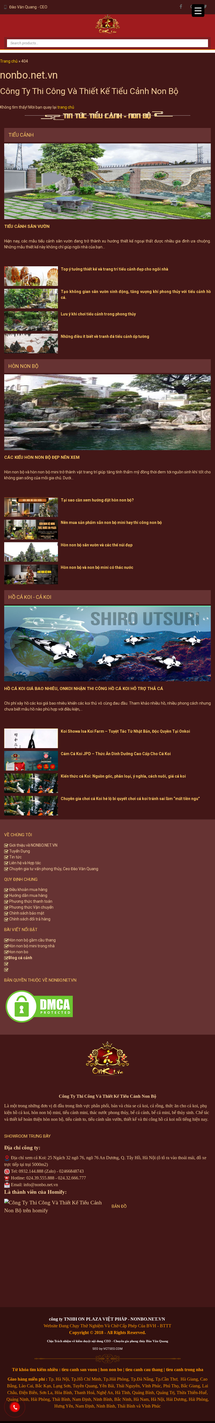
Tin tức (15, 857)
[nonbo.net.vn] (107, 25)
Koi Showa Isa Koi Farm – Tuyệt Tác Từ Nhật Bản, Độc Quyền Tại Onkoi (125, 731)
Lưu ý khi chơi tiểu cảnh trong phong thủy (98, 314)
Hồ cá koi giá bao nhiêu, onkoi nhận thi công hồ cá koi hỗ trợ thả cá (83, 688)
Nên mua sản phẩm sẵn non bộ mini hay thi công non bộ (111, 522)
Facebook (181, 6)
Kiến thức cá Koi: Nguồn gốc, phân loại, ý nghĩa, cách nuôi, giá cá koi (123, 776)
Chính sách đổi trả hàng (29, 919)
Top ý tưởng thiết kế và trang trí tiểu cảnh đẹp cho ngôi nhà (114, 269)
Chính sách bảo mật (26, 913)
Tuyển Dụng (19, 851)
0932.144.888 (31, 1171)
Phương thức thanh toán (30, 901)
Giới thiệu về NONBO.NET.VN (32, 845)
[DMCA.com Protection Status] (39, 1006)
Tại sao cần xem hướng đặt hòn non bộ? (97, 500)
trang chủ (65, 107)
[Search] (199, 38)
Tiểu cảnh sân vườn (27, 226)
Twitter (204, 6)
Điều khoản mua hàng (27, 889)
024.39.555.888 (40, 1177)
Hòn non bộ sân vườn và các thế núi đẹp (96, 545)
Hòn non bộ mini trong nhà (31, 946)
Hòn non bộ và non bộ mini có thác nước (97, 567)
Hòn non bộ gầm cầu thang (32, 940)
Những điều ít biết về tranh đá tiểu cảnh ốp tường (105, 336)
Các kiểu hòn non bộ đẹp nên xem (42, 457)
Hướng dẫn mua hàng (27, 895)
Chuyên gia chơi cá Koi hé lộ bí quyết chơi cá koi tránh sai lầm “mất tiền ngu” (130, 798)
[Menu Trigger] (198, 10)
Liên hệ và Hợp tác (24, 863)
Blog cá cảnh (20, 957)
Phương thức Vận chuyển (30, 907)
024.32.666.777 (72, 1177)
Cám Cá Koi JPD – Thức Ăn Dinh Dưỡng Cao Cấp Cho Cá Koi (116, 753)
